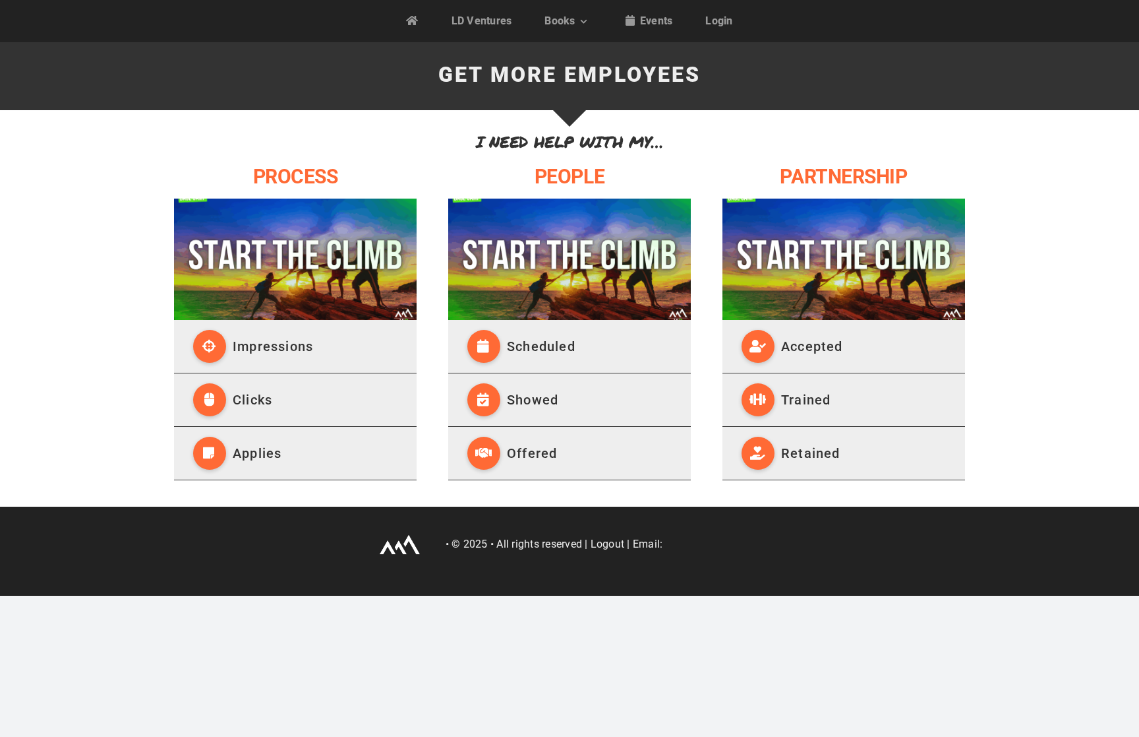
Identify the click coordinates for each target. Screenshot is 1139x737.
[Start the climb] (295, 203)
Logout (607, 544)
